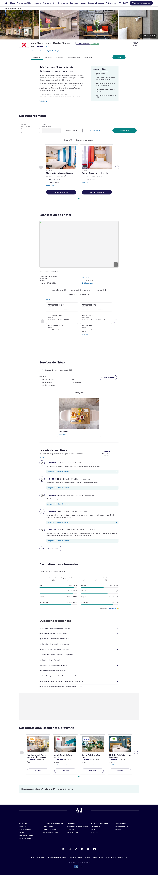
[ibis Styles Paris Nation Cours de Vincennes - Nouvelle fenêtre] (120, 744)
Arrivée (25, 125)
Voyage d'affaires (48, 826)
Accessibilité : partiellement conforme (77, 826)
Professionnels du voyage (50, 832)
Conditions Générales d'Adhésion (57, 857)
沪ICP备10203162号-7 (84, 862)
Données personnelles (75, 857)
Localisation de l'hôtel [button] (55, 215)
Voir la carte (68, 51)
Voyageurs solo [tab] (84, 579)
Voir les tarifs (119, 57)
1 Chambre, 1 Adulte (70, 130)
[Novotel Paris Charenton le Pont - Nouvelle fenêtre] (93, 744)
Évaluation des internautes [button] (59, 564)
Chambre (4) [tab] (68, 140)
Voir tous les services (108, 377)
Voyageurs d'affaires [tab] (68, 579)
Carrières (21, 832)
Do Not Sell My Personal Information (116, 857)
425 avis (47, 46)
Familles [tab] (106, 579)
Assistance (118, 829)
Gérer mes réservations (121, 826)
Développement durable (26, 835)
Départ (46, 125)
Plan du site (70, 829)
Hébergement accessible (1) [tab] (85, 140)
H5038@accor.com (88, 283)
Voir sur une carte (35, 765)
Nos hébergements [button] (33, 116)
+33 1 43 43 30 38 (87, 277)
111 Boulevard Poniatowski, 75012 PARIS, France (47, 51)
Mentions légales (98, 857)
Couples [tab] (96, 579)
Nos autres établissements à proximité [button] (46, 728)
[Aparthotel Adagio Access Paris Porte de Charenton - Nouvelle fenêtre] (38, 744)
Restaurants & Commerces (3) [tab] (79, 294)
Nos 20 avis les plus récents (51, 548)
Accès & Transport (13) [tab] (59, 290)
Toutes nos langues (72, 832)
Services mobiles (95, 826)
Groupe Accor (23, 826)
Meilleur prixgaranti (135, 44)
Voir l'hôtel (38, 771)
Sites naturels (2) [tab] (101, 290)
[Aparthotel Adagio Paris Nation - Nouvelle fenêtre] (65, 744)
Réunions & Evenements (50, 829)
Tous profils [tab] (53, 579)
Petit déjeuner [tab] (79, 393)
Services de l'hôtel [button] (52, 362)
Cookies (87, 857)
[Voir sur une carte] (79, 244)
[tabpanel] (79, 171)
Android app (94, 832)
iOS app (93, 829)
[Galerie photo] (79, 24)
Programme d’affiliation (26, 838)
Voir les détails (63, 434)
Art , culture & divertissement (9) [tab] (81, 290)
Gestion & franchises (25, 829)
